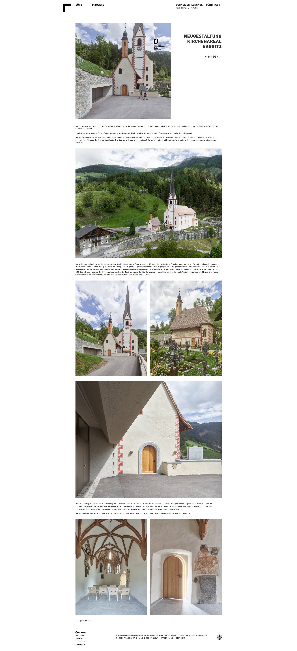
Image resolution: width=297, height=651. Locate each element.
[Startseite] (68, 8)
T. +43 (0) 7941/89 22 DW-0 (126, 638)
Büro (79, 4)
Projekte (98, 4)
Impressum (80, 645)
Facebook (82, 632)
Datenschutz (81, 642)
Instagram (80, 636)
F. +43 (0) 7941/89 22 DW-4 (148, 638)
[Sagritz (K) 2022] (123, 71)
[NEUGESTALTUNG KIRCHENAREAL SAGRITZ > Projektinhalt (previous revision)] (148, 203)
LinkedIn (79, 639)
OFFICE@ (164, 638)
